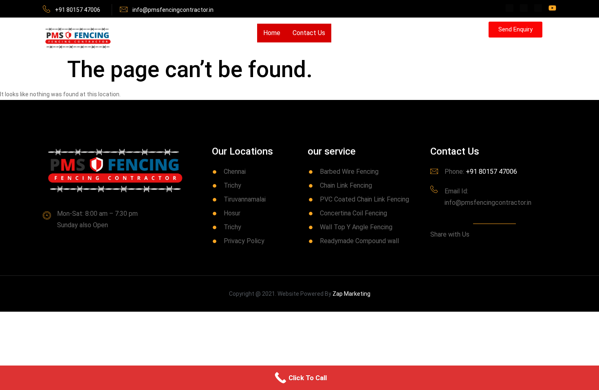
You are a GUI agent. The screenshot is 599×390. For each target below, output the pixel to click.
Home (271, 33)
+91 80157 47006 (77, 10)
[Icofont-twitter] (524, 8)
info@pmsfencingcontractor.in (173, 10)
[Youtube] (552, 8)
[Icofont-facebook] (509, 8)
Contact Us (309, 33)
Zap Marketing (351, 293)
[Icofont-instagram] (538, 8)
